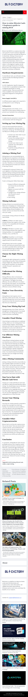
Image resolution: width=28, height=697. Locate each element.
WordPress (21, 695)
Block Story (17, 693)
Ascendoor (10, 695)
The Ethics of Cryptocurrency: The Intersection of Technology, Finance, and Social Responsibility (13, 549)
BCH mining (12, 462)
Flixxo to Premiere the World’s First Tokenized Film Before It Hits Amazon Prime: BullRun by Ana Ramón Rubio (13, 522)
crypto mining (10, 464)
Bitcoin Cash (19, 462)
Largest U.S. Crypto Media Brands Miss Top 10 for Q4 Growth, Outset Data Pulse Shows (13, 620)
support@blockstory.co (15, 597)
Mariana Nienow (18, 30)
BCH (7, 462)
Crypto (3, 460)
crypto (4, 464)
